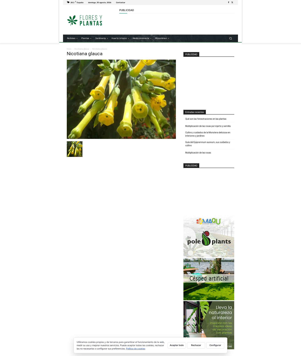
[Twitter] (232, 2)
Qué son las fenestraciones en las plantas (205, 119)
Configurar (215, 345)
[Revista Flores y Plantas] (89, 19)
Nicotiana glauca (81, 49)
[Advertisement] (176, 24)
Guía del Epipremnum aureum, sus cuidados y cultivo (207, 144)
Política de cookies (135, 348)
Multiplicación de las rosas (198, 152)
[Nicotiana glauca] (121, 138)
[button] (230, 38)
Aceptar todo (177, 345)
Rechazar (196, 345)
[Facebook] (228, 2)
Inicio (69, 49)
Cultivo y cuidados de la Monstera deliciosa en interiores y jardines (207, 134)
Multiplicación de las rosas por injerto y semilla (208, 126)
